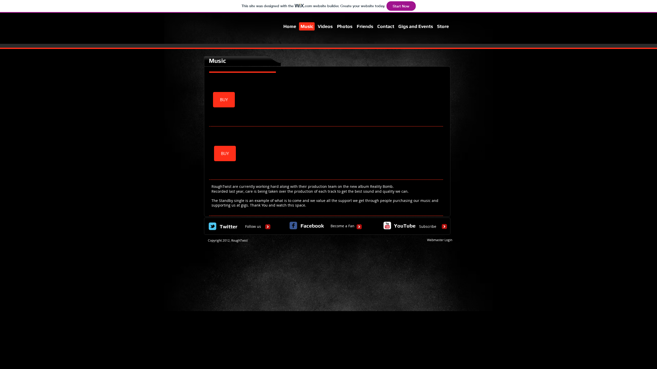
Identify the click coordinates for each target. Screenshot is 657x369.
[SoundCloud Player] (343, 99)
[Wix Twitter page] (212, 226)
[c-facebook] (293, 225)
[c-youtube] (387, 225)
